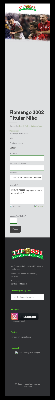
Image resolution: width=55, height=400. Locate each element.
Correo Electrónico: (18, 163)
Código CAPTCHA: (18, 216)
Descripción (14, 131)
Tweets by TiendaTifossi (21, 337)
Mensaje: (14, 185)
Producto (13, 173)
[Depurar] (39, 206)
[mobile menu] (8, 7)
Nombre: (14, 153)
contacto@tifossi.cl (19, 284)
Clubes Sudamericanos (34, 126)
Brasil (21, 126)
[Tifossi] (27, 7)
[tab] (27, 131)
